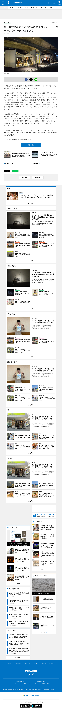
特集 (51, 7)
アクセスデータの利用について (23, 683)
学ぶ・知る (44, 7)
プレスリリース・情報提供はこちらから (38, 681)
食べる (11, 7)
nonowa (35, 163)
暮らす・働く (34, 7)
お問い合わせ (37, 683)
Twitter (53, 3)
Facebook (49, 3)
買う (26, 7)
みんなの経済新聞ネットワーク (31, 696)
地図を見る (31, 145)
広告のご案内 (46, 683)
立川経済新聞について (21, 681)
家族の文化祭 (9, 163)
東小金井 (7, 33)
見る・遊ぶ (19, 7)
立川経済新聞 (14, 2)
